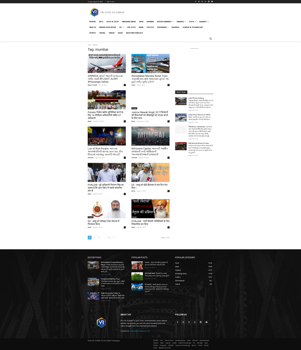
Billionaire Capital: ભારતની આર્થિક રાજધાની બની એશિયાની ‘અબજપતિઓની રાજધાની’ (149, 151)
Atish (89, 121)
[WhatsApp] (205, 1)
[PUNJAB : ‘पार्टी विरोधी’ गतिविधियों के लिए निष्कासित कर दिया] (150, 208)
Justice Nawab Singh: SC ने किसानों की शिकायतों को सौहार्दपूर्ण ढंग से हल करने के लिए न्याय (149, 115)
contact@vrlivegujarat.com (140, 331)
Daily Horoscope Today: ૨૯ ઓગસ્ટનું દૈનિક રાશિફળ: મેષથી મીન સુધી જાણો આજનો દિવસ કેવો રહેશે (113, 295)
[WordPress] (208, 1)
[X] (202, 1)
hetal (133, 85)
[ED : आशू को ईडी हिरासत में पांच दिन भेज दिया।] (150, 172)
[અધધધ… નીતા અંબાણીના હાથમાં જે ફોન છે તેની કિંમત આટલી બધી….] (137, 265)
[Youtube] (212, 1)
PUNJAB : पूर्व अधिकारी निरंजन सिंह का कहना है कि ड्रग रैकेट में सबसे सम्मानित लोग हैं (106, 187)
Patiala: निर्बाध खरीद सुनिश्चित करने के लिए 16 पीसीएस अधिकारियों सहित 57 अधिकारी (105, 115)
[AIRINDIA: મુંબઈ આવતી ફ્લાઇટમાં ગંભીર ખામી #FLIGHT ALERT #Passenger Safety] (107, 63)
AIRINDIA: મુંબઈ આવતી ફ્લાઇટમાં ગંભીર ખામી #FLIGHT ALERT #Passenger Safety (105, 79)
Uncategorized (92, 144)
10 (109, 238)
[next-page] (114, 238)
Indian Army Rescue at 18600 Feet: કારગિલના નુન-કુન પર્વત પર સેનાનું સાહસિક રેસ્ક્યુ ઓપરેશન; (199, 117)
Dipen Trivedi (92, 85)
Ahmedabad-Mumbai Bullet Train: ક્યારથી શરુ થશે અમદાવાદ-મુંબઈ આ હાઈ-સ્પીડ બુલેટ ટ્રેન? (150, 79)
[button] (210, 38)
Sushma (90, 157)
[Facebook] (195, 1)
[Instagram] (199, 1)
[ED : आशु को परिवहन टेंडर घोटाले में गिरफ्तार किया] (107, 208)
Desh (90, 72)
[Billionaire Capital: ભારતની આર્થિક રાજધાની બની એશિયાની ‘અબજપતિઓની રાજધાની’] (150, 136)
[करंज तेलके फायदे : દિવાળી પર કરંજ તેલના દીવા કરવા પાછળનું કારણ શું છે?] (137, 276)
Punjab (90, 108)
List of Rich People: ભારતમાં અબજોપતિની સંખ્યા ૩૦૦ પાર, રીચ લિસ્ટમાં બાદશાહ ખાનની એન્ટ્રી (105, 151)
